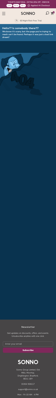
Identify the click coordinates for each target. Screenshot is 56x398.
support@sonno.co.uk (28, 389)
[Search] (47, 13)
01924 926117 (28, 384)
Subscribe (28, 350)
